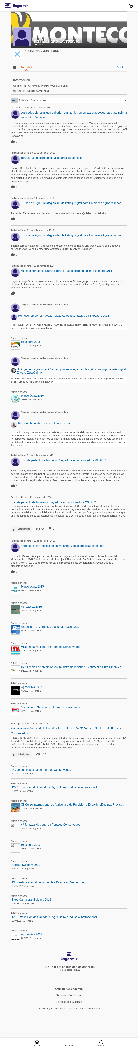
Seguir (120, 67)
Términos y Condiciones (69, 995)
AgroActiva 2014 (31, 687)
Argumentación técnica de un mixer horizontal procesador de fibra (62, 545)
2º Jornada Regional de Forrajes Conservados (41, 769)
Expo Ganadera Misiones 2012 (31, 899)
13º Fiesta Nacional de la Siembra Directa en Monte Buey (48, 882)
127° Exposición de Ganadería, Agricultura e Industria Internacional (54, 787)
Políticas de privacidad (69, 1001)
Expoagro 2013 (31, 844)
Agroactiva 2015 (31, 606)
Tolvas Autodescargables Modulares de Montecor (52, 157)
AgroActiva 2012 (31, 934)
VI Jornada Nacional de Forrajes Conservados (50, 646)
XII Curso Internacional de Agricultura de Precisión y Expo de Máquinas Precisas (72, 804)
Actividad (26, 67)
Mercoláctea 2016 (32, 395)
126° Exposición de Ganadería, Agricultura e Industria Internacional (54, 917)
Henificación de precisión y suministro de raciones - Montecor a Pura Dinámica (71, 666)
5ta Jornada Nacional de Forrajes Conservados (51, 707)
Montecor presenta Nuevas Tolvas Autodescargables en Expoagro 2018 (66, 270)
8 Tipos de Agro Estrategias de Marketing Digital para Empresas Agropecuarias (71, 203)
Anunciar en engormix (69, 989)
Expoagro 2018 (31, 341)
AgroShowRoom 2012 (26, 864)
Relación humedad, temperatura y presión (44, 423)
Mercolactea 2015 (32, 586)
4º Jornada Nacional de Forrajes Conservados (50, 824)
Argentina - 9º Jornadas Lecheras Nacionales (50, 626)
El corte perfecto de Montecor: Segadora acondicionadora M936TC (63, 460)
